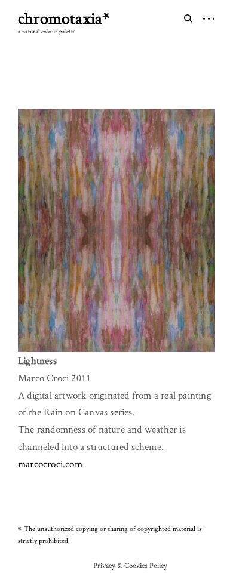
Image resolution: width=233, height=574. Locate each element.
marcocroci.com (50, 463)
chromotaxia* (63, 18)
